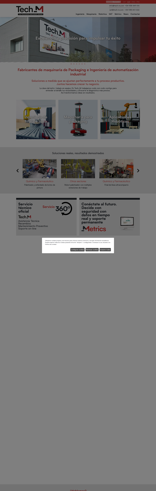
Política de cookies (50, 244)
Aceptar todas (105, 250)
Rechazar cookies (92, 250)
